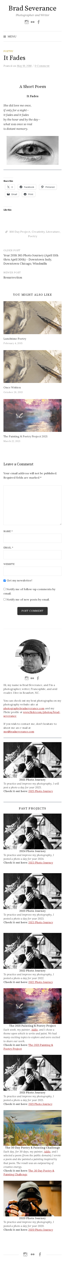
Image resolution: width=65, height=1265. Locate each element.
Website (9, 564)
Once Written (12, 387)
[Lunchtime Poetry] (32, 317)
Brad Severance (32, 8)
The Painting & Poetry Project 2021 (25, 436)
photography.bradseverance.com (23, 708)
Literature (53, 231)
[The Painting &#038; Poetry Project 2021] (32, 415)
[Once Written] (32, 366)
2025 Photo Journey (40, 791)
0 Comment (42, 65)
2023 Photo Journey (40, 862)
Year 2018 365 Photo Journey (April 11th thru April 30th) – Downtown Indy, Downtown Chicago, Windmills (30, 259)
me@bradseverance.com (18, 731)
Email (8, 547)
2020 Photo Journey (40, 1229)
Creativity (38, 231)
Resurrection (12, 277)
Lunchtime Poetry (14, 338)
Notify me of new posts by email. (28, 599)
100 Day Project (19, 231)
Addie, (34, 1029)
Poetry (8, 51)
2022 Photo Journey (40, 982)
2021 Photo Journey (40, 1104)
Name (8, 531)
